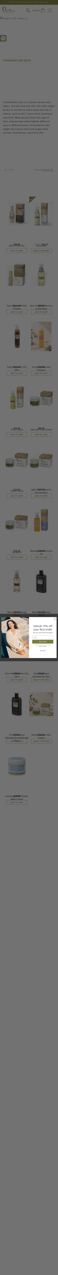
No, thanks (43, 650)
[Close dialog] (55, 619)
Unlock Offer (43, 641)
